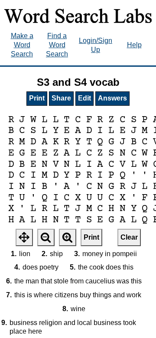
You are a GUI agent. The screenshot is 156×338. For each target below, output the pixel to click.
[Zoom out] (46, 237)
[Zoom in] (67, 237)
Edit (84, 98)
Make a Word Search (22, 45)
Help (134, 45)
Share (61, 98)
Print (37, 98)
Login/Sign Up (95, 45)
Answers (112, 98)
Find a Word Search (57, 45)
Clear (129, 237)
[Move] (24, 237)
